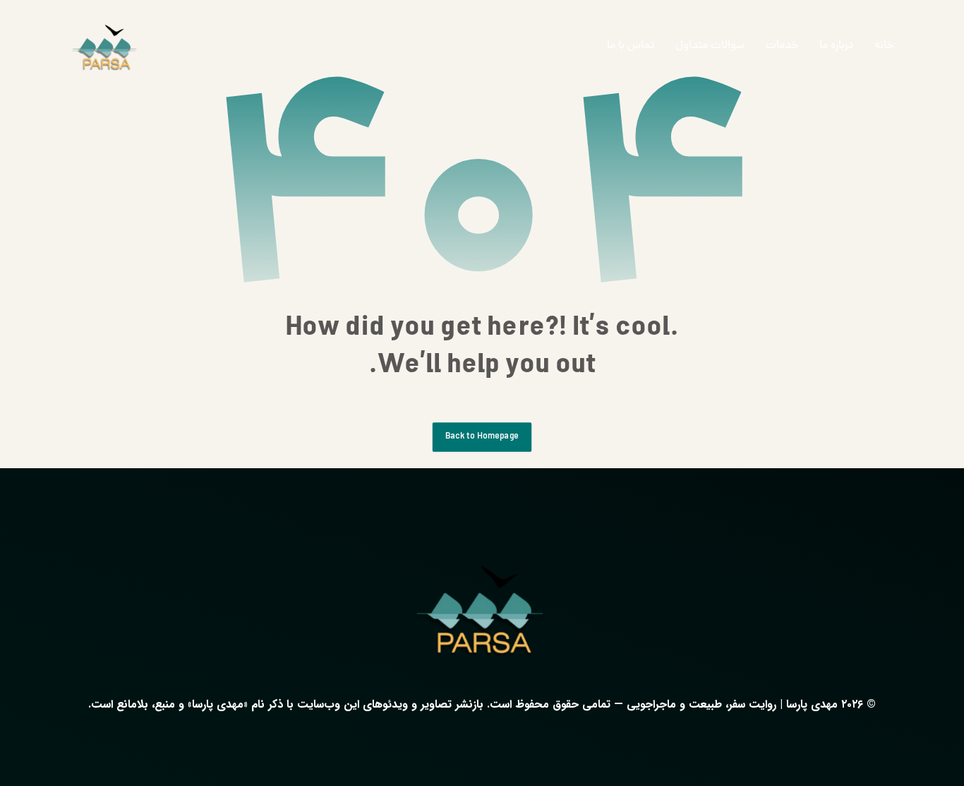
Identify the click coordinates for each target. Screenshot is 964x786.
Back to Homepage (482, 436)
